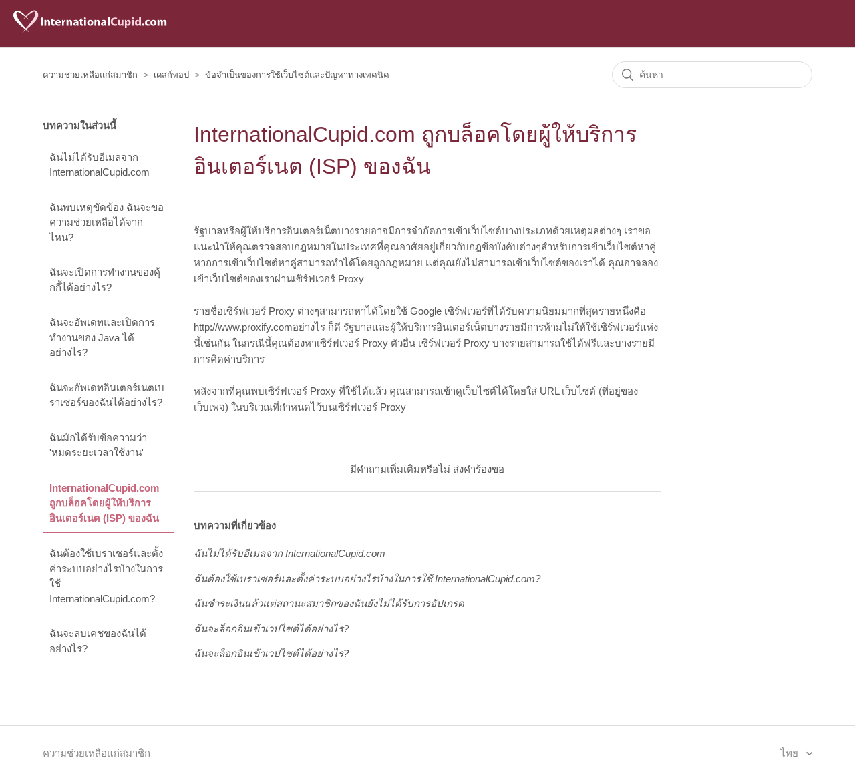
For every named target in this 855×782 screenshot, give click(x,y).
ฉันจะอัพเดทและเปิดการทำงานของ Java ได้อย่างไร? (102, 337)
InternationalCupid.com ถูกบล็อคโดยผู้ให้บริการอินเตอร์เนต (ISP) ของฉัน (104, 503)
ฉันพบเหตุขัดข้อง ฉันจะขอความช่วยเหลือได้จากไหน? (106, 222)
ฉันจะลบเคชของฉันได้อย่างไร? (97, 641)
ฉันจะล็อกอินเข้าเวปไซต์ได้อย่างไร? (271, 628)
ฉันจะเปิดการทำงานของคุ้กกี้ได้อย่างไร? (104, 279)
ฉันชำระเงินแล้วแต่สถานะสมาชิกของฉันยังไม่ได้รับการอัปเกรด (329, 603)
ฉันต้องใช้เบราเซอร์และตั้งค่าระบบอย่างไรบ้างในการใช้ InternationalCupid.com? (106, 576)
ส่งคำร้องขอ (478, 469)
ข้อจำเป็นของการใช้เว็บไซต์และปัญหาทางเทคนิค (297, 75)
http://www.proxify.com (243, 327)
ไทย (790, 753)
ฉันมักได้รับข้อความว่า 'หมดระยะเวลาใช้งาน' (98, 445)
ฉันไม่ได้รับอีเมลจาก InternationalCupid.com (99, 165)
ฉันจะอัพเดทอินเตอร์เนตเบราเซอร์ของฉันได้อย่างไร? (106, 395)
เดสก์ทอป (171, 75)
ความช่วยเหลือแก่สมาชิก (90, 75)
